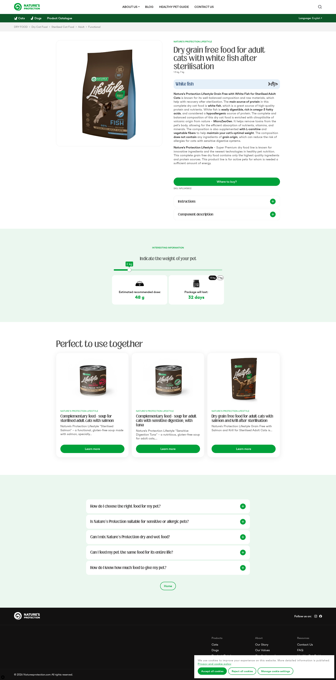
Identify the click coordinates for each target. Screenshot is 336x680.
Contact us (204, 6)
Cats (215, 644)
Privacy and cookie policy (214, 663)
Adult (81, 26)
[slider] (129, 270)
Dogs (215, 650)
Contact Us (305, 644)
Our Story (261, 644)
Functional (94, 26)
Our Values (262, 650)
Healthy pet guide (174, 6)
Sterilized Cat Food (62, 26)
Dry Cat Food (39, 26)
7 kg (220, 277)
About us (129, 6)
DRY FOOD (21, 26)
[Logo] (27, 7)
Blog (149, 6)
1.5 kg (212, 277)
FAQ (300, 650)
